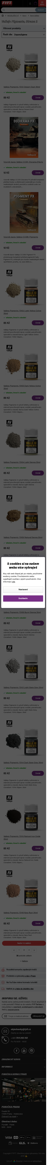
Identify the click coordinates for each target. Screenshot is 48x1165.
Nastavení (23, 590)
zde (13, 582)
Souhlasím (23, 598)
